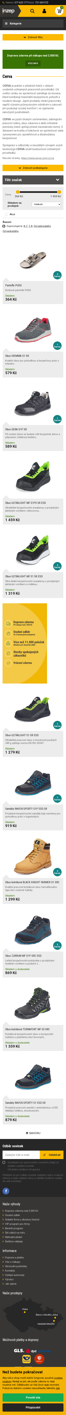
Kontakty (10, 1270)
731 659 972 (41, 2)
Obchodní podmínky (16, 1266)
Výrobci (9, 1279)
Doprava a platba (14, 1257)
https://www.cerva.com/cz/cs (37, 158)
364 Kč (19, 196)
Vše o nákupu (12, 1261)
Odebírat (54, 1155)
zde (58, 1388)
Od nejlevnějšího (42, 226)
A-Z (26, 226)
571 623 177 (21, 2)
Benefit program (14, 1228)
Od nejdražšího (11, 231)
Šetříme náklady (14, 1241)
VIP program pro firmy (17, 1223)
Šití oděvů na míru (15, 1232)
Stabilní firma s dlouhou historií (22, 1219)
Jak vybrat (10, 1283)
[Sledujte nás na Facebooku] (6, 1191)
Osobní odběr (12, 1215)
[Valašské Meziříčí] (54, 1321)
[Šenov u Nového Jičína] (55, 1318)
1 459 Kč (55, 196)
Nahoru (34, 1133)
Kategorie (15, 23)
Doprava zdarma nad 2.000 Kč (21, 1210)
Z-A (31, 226)
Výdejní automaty (14, 1275)
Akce (12, 214)
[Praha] (25, 1312)
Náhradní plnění (13, 1237)
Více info (33, 63)
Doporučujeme (15, 226)
